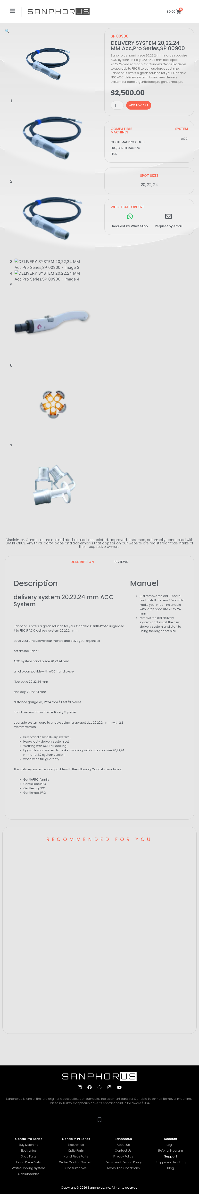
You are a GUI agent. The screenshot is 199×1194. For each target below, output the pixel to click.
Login (170, 1145)
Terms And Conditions (123, 1168)
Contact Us (123, 1150)
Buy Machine (28, 1145)
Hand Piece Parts (28, 1162)
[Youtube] (119, 1087)
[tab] (82, 562)
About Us (123, 1145)
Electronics (29, 1150)
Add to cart (138, 105)
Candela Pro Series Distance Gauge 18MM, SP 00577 (51, 952)
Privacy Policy (123, 1156)
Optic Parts (28, 1156)
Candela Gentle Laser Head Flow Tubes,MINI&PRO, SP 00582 (48, 861)
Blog (170, 1168)
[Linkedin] (79, 1087)
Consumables (28, 1174)
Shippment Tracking (171, 1162)
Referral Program (170, 1150)
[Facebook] (89, 1087)
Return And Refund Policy (123, 1162)
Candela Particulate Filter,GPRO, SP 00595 (142, 861)
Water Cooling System (28, 1168)
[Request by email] (168, 216)
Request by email (168, 226)
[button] (7, 30)
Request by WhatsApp (130, 226)
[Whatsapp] (99, 1087)
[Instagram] (109, 1087)
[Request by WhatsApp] (130, 216)
